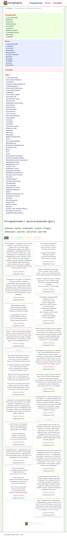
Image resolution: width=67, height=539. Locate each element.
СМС (12, 238)
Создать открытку (18, 271)
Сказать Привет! (11, 179)
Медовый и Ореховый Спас (15, 145)
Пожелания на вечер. (13, 162)
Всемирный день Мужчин (14, 103)
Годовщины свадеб (12, 32)
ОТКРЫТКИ (37, 238)
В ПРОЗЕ (28, 238)
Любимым (9, 19)
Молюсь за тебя (11, 128)
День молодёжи (11, 109)
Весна (8, 149)
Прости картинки (11, 200)
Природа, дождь (11, 204)
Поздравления (35, 3)
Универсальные (11, 24)
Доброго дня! (10, 166)
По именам (9, 28)
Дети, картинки (11, 185)
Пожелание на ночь (12, 168)
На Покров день (11, 147)
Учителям (9, 120)
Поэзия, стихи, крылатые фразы (16, 208)
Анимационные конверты (14, 213)
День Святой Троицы (13, 141)
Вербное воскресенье (13, 136)
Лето (7, 151)
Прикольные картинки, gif (14, 193)
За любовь (9, 61)
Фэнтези (9, 206)
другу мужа (21, 232)
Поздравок (9, 8)
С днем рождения (12, 17)
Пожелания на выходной (14, 172)
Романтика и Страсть (13, 196)
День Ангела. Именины (13, 79)
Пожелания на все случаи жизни (16, 160)
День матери (10, 105)
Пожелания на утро (12, 164)
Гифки (7, 75)
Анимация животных (13, 189)
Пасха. (8, 139)
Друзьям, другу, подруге (14, 175)
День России (10, 101)
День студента (11, 113)
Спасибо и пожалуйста (13, 181)
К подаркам (10, 26)
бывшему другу (10, 232)
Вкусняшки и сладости (13, 210)
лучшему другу (28, 228)
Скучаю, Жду (10, 202)
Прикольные (10, 50)
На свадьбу (9, 22)
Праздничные (10, 52)
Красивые (9, 58)
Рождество (9, 132)
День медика (10, 107)
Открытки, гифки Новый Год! (15, 84)
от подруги (47, 228)
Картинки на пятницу (13, 170)
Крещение (9, 130)
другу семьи (42, 232)
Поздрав (15, 3)
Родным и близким (12, 54)
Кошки (8, 191)
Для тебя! (9, 177)
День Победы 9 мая (12, 99)
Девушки (9, 198)
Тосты (47, 3)
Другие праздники (12, 126)
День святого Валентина (14, 88)
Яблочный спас (11, 143)
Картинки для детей (13, 187)
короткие (18, 228)
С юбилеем (9, 36)
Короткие (9, 56)
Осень (8, 153)
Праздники (9, 34)
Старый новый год (12, 86)
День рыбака (10, 117)
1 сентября (9, 122)
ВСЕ (6, 238)
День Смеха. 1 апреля (13, 94)
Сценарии (57, 3)
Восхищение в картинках (14, 156)
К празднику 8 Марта (13, 90)
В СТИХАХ (20, 238)
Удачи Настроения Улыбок (15, 158)
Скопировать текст (18, 274)
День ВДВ (9, 124)
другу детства (31, 232)
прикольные (9, 228)
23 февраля (9, 92)
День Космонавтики (12, 115)
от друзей (38, 228)
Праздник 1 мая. (11, 96)
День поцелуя (10, 111)
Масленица (9, 134)
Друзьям (9, 63)
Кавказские (9, 65)
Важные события (11, 30)
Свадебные (9, 82)
